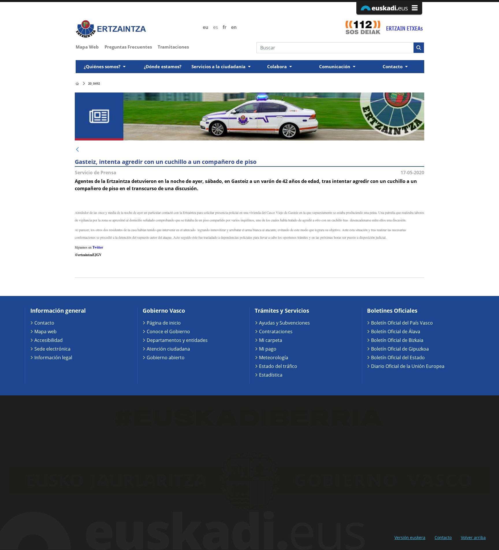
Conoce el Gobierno (168, 331)
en (234, 27)
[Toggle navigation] (420, 58)
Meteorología (273, 357)
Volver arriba (473, 537)
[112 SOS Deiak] (363, 27)
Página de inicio (164, 323)
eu (205, 27)
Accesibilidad (48, 340)
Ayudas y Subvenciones (284, 323)
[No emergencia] (404, 27)
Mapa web (45, 331)
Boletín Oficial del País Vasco (402, 323)
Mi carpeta (270, 340)
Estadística (270, 375)
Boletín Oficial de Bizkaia (397, 340)
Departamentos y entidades (177, 340)
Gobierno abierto (166, 357)
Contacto (44, 323)
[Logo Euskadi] (389, 7)
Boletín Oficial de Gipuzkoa (400, 349)
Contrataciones (276, 331)
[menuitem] (90, 46)
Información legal (53, 357)
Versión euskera (409, 537)
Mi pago (267, 349)
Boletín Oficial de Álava (395, 331)
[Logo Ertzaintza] (136, 29)
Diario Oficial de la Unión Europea (407, 366)
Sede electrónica (52, 349)
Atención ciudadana (168, 349)
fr (224, 27)
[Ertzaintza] (77, 84)
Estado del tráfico (278, 366)
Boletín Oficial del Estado (398, 357)
